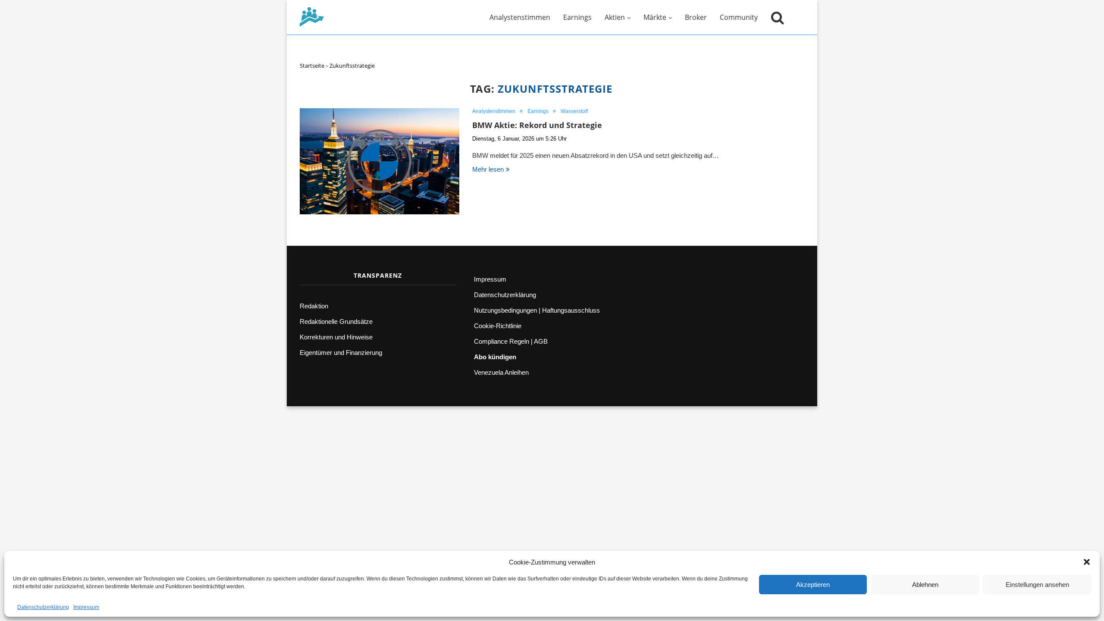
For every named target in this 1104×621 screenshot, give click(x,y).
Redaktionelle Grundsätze (336, 321)
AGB (541, 341)
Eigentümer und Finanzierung (341, 352)
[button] (1086, 562)
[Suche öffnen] (775, 17)
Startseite (312, 65)
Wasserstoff (574, 111)
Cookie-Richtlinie (497, 325)
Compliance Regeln (501, 341)
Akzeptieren (813, 584)
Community (739, 17)
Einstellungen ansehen (1037, 584)
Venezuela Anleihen (501, 372)
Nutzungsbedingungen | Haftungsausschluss (537, 310)
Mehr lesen (488, 169)
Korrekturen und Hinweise (336, 337)
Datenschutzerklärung (43, 607)
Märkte (654, 17)
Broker (696, 17)
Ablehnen (925, 584)
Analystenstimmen (519, 17)
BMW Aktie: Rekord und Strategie (537, 125)
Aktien (615, 17)
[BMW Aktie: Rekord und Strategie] (379, 161)
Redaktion (314, 306)
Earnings (577, 17)
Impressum (86, 607)
